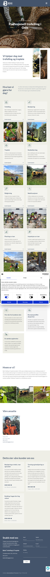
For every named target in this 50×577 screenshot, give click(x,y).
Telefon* (37, 537)
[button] (25, 33)
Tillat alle (41, 302)
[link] (23, 119)
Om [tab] (41, 277)
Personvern (16, 572)
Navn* (24, 537)
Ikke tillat (9, 302)
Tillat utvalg (25, 302)
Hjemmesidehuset (10, 572)
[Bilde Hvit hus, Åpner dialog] (13, 218)
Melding (25, 550)
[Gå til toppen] (7, 3)
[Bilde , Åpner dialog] (36, 132)
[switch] (19, 297)
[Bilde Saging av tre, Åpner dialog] (13, 132)
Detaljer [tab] (25, 277)
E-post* (37, 543)
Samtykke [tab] (9, 277)
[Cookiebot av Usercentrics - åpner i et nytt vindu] (43, 274)
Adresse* (25, 543)
